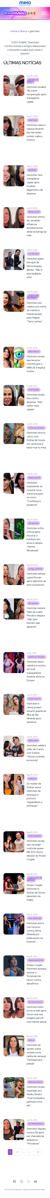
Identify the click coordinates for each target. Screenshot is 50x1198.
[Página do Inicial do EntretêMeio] (15, 13)
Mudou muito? (34, 478)
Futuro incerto (34, 699)
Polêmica (32, 778)
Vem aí (31, 1040)
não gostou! (33, 523)
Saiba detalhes (34, 836)
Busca (23, 31)
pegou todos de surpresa (34, 879)
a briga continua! (35, 569)
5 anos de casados (36, 428)
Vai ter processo (35, 1002)
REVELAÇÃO (34, 212)
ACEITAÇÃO (33, 389)
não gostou (33, 603)
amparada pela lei (35, 960)
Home (14, 31)
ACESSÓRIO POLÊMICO (33, 296)
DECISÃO (32, 170)
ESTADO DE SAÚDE (33, 81)
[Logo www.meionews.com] (25, 3)
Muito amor (33, 740)
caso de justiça (34, 918)
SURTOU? (32, 120)
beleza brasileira (35, 1082)
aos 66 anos (33, 254)
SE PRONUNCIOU (35, 1124)
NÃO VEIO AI (33, 351)
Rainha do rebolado (36, 657)
